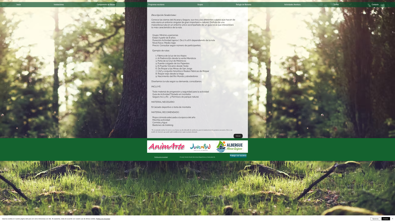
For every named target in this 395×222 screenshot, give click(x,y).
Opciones (375, 219)
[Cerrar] (392, 218)
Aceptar (385, 219)
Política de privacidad (103, 219)
